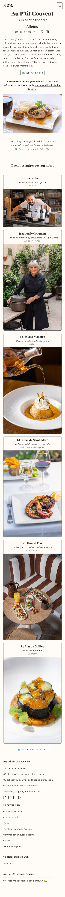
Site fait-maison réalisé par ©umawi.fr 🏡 (25, 880)
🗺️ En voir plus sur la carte (32, 749)
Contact (7, 840)
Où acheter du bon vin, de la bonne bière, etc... (28, 780)
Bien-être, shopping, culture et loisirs (23, 791)
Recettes (8, 863)
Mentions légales (12, 846)
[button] (59, 6)
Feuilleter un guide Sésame (17, 829)
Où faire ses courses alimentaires (20, 785)
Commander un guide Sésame (18, 834)
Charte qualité (10, 817)
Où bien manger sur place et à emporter (24, 774)
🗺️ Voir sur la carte (32, 72)
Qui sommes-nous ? (13, 811)
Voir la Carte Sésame (14, 768)
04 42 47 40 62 (25, 31)
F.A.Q (6, 823)
